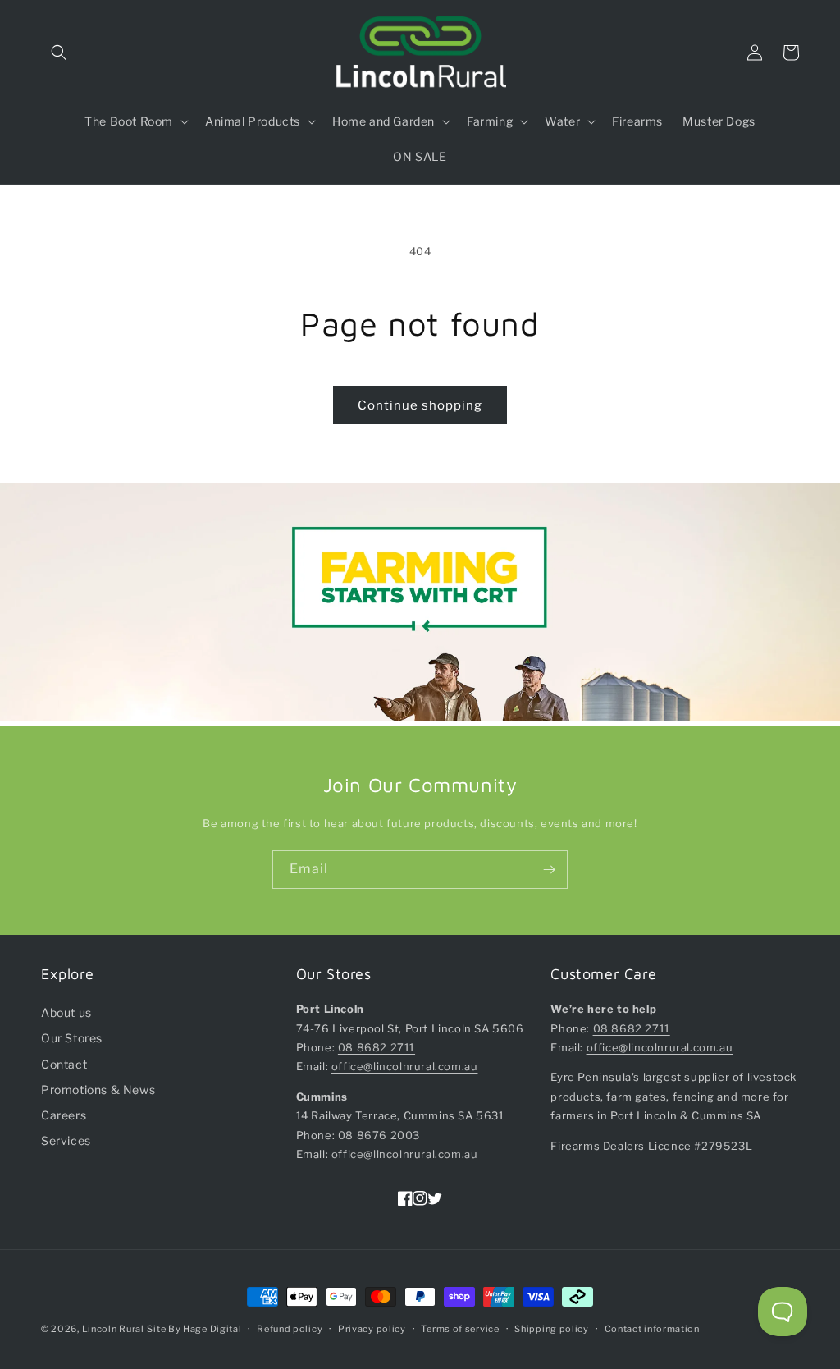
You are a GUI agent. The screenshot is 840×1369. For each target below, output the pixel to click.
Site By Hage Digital (194, 1329)
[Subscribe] (549, 869)
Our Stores (72, 1038)
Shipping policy (551, 1329)
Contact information (652, 1329)
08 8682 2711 (376, 1047)
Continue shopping (420, 405)
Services (66, 1140)
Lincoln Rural (113, 1329)
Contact (64, 1064)
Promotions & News (98, 1090)
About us (66, 1012)
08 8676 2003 (379, 1135)
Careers (63, 1115)
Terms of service (460, 1329)
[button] (59, 52)
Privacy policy (372, 1329)
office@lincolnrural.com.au (404, 1066)
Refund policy (289, 1329)
